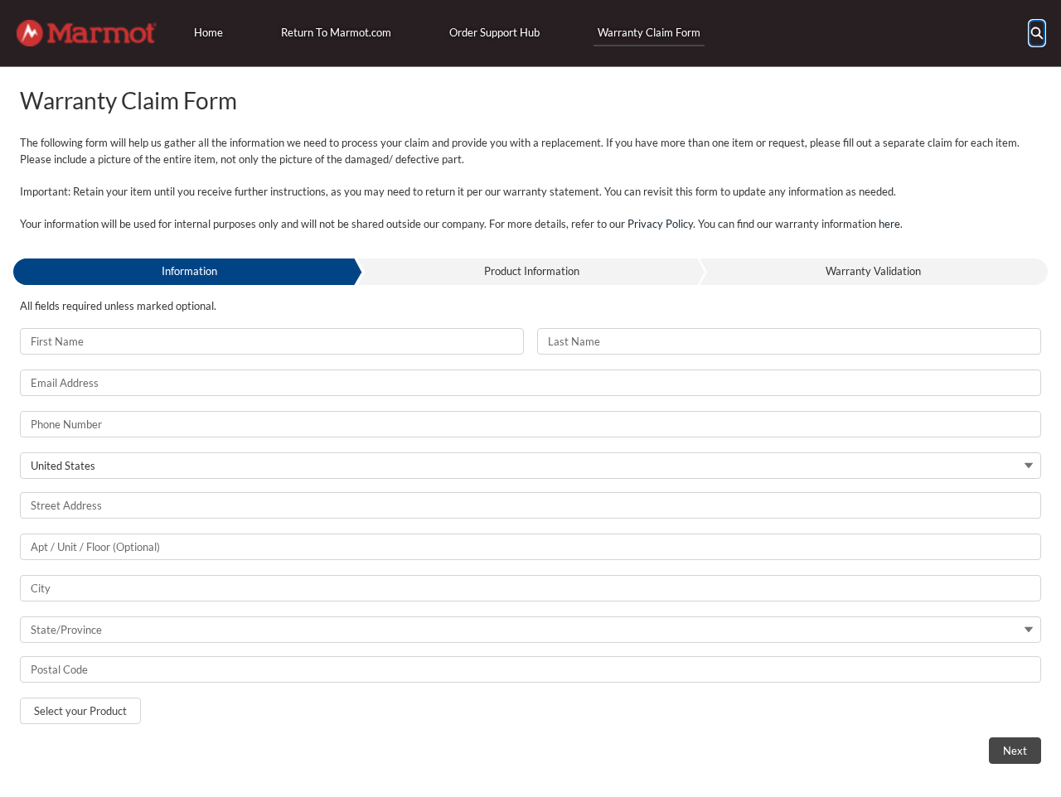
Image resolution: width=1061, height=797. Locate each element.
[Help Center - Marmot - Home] (87, 33)
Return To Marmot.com (336, 32)
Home (208, 32)
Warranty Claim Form (649, 32)
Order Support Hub (494, 32)
